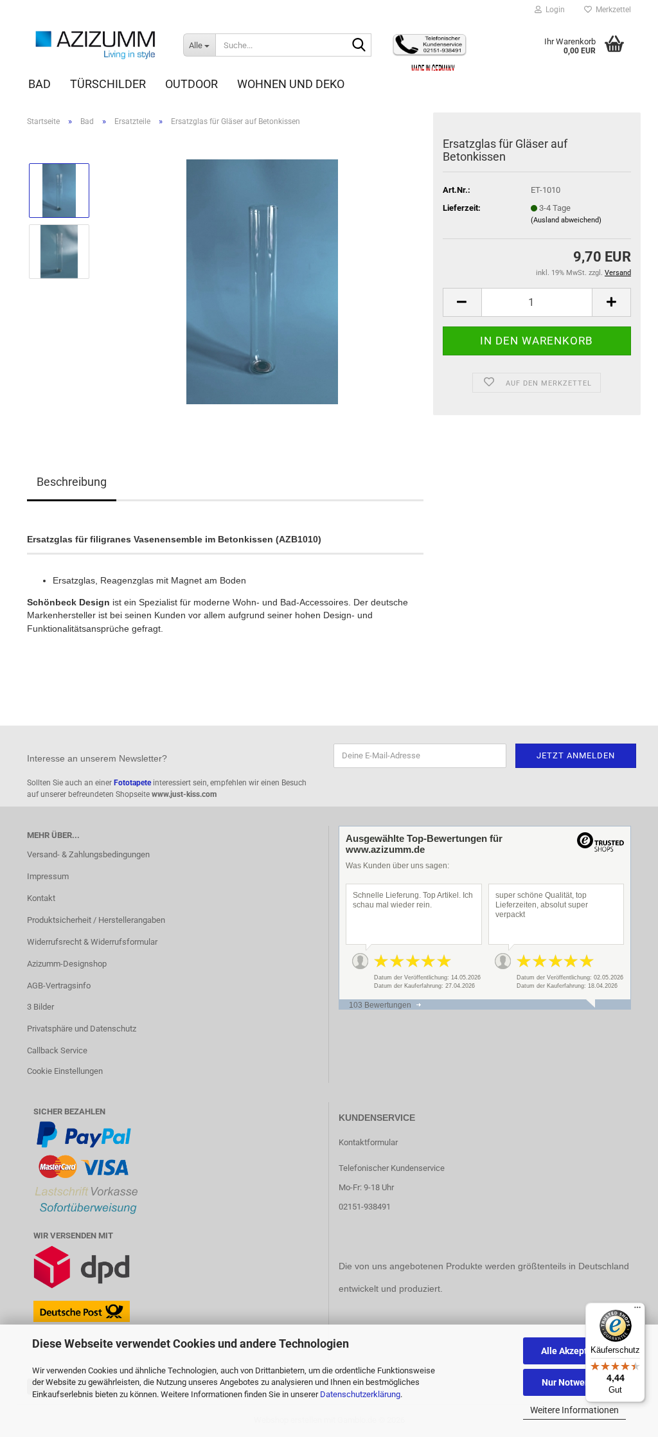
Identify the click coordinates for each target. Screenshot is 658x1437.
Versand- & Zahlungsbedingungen (88, 854)
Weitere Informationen (574, 1410)
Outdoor (191, 84)
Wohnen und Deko (290, 84)
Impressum (48, 876)
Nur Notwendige (575, 1382)
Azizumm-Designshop (67, 963)
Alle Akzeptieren (575, 1351)
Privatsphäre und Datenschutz (81, 1028)
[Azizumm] (95, 45)
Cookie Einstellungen (65, 1071)
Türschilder (108, 84)
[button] (462, 302)
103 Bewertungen (380, 1005)
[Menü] (637, 1310)
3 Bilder (40, 1007)
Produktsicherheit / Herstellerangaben (96, 920)
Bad (39, 84)
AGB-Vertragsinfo (59, 985)
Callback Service (57, 1050)
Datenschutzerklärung (360, 1394)
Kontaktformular (368, 1142)
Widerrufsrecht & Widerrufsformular (92, 942)
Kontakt (41, 898)
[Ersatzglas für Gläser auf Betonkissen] (262, 281)
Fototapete (132, 782)
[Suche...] (359, 45)
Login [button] (553, 9)
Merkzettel (611, 9)
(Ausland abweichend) (566, 220)
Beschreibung (72, 481)
